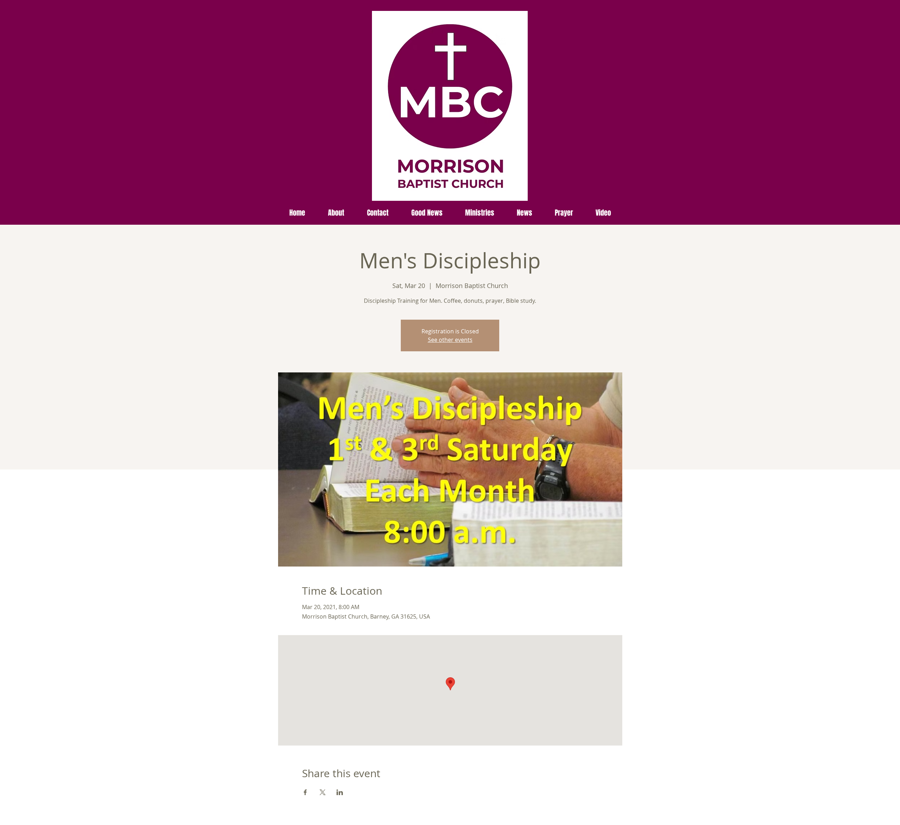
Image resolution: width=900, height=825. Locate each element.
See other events (450, 340)
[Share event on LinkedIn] (339, 792)
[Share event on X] (322, 792)
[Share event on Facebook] (305, 792)
